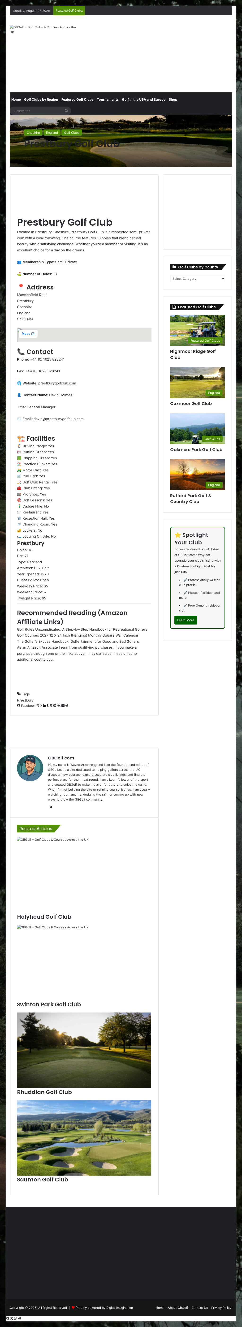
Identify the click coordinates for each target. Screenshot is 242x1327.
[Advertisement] (164, 53)
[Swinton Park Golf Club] (84, 963)
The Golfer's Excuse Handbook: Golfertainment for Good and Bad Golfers (78, 641)
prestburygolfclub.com (57, 383)
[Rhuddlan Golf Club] (84, 1050)
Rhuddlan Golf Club (44, 1092)
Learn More (185, 620)
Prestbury (25, 700)
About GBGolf (178, 1308)
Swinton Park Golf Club (49, 1004)
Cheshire (33, 132)
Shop (173, 99)
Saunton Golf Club (42, 1179)
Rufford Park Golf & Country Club (191, 498)
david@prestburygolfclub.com (59, 419)
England (52, 132)
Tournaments (108, 99)
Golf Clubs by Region (41, 99)
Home (16, 99)
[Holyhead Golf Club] (84, 875)
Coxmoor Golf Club (191, 403)
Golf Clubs (71, 132)
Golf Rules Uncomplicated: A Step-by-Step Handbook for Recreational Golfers (82, 629)
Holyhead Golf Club (44, 917)
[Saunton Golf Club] (84, 1138)
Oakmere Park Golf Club (196, 449)
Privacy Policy (221, 1308)
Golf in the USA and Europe (143, 99)
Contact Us (199, 1308)
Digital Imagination (119, 1308)
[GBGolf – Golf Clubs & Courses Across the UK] (44, 30)
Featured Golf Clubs (77, 99)
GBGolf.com (61, 758)
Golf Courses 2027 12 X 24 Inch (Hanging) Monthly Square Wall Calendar (77, 635)
